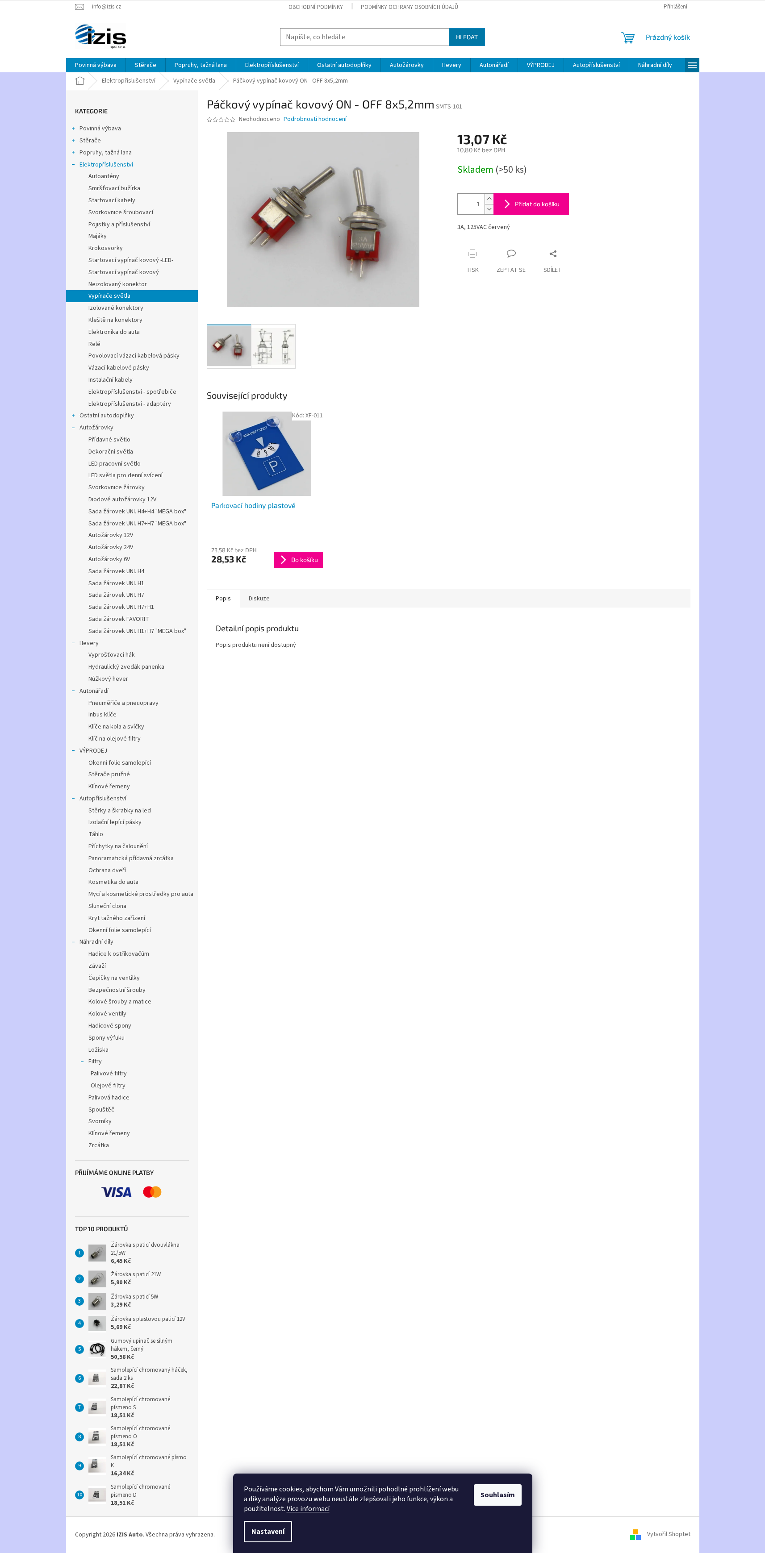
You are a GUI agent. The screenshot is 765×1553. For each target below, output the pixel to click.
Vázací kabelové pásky (118, 367)
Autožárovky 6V (109, 559)
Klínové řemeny (109, 786)
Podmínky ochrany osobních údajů (409, 7)
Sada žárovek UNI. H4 (116, 571)
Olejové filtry (108, 1085)
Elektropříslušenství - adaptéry (129, 404)
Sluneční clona (107, 906)
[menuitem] (95, 65)
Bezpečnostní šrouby (117, 990)
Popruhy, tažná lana (105, 152)
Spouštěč (101, 1109)
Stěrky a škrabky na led (119, 810)
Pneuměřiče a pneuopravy (123, 703)
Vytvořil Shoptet (668, 1534)
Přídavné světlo (109, 439)
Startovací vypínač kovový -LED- (130, 260)
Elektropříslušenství (106, 164)
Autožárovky (96, 427)
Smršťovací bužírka (114, 188)
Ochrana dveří (107, 870)
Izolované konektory (115, 308)
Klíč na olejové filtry (114, 738)
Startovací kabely (111, 200)
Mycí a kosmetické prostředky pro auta (140, 894)
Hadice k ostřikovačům (118, 953)
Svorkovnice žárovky (116, 487)
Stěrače (90, 140)
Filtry (95, 1061)
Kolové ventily (107, 1013)
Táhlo (95, 834)
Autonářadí (94, 691)
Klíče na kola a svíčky (116, 726)
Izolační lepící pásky (115, 822)
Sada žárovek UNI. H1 (116, 583)
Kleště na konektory (115, 320)
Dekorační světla (110, 451)
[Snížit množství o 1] (489, 209)
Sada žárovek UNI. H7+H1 (121, 607)
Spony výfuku (106, 1037)
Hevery (89, 643)
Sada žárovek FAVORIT (118, 619)
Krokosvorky (105, 248)
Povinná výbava (100, 128)
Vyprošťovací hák (111, 654)
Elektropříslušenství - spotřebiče (132, 391)
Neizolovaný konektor (117, 284)
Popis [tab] (223, 598)
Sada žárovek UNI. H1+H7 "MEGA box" (137, 631)
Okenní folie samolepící (119, 762)
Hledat (467, 37)
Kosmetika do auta (113, 882)
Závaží (97, 966)
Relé (94, 344)
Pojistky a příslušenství (119, 224)
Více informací (308, 1509)
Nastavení (267, 1531)
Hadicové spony (109, 1025)
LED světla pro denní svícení (125, 475)
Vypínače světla (109, 295)
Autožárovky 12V (110, 535)
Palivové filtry (109, 1073)
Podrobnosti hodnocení (315, 119)
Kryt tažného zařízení (116, 918)
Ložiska (98, 1049)
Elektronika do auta (114, 332)
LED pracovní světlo (114, 463)
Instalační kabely (110, 379)
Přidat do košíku (537, 204)
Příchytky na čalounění (118, 846)
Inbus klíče (102, 714)
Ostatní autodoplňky (106, 415)
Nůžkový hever (108, 678)
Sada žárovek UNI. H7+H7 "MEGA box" (137, 523)
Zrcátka (98, 1145)
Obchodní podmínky (315, 7)
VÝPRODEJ (93, 750)
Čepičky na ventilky (114, 978)
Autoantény (103, 176)
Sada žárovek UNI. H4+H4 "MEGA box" (137, 511)
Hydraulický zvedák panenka (126, 666)
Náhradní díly (96, 941)
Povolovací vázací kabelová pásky (134, 355)
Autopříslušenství (102, 798)
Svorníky (100, 1121)
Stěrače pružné (109, 774)
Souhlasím (498, 1495)
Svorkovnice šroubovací (120, 212)
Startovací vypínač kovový (123, 272)
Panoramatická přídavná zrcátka (131, 858)
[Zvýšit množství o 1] (489, 199)
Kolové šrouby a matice (119, 1001)
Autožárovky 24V (110, 547)
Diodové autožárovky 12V (122, 499)
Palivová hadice (109, 1097)
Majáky (97, 236)
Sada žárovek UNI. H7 (116, 595)
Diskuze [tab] (259, 598)
